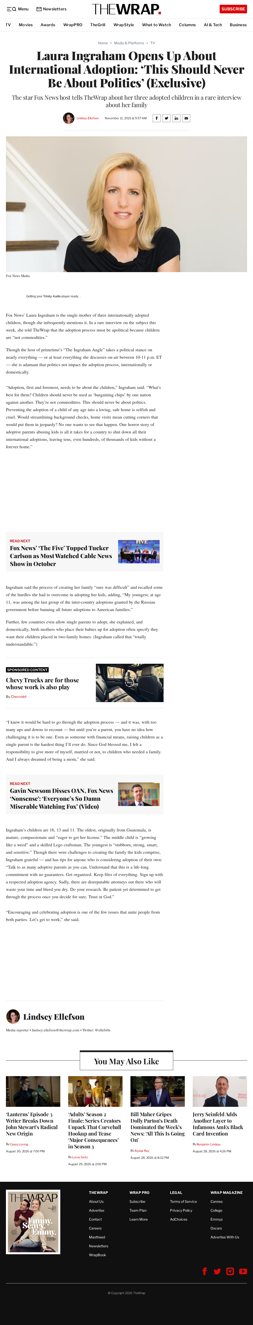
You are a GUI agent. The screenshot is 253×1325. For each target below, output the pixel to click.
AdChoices (178, 1219)
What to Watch (156, 25)
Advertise (96, 1210)
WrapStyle (123, 25)
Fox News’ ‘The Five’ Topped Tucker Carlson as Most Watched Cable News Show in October (61, 556)
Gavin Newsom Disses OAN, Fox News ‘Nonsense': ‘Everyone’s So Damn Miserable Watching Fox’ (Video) (61, 798)
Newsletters (54, 9)
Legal (176, 1192)
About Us (96, 1201)
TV (8, 25)
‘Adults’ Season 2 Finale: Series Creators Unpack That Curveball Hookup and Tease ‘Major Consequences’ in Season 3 (94, 1130)
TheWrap (98, 1192)
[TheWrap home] (126, 9)
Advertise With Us (225, 1237)
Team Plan (138, 1210)
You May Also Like (126, 1061)
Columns (187, 25)
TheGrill (97, 25)
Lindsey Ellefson (88, 118)
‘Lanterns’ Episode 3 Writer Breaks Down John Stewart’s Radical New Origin (32, 1123)
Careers (95, 1228)
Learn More (138, 1219)
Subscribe (233, 9)
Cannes (217, 1201)
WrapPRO (72, 25)
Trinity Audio (52, 296)
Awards (48, 25)
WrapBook (97, 1255)
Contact (95, 1219)
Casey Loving (19, 1144)
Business (238, 25)
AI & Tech (213, 25)
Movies (26, 25)
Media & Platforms (129, 43)
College (216, 1210)
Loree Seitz (80, 1157)
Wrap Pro (139, 1192)
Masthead (97, 1237)
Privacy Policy (181, 1210)
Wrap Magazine (227, 1192)
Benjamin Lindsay (209, 1144)
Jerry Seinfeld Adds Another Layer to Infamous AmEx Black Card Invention (218, 1123)
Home (103, 43)
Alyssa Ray (141, 1151)
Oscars (216, 1228)
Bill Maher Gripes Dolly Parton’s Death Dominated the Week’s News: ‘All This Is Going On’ (157, 1127)
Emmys (217, 1219)
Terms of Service (183, 1201)
